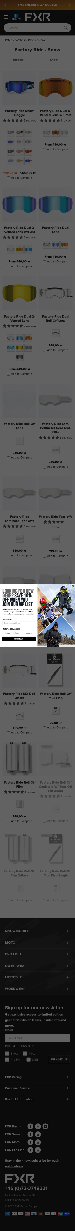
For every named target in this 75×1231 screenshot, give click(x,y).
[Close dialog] (73, 586)
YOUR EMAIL (7, 619)
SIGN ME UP (18, 638)
